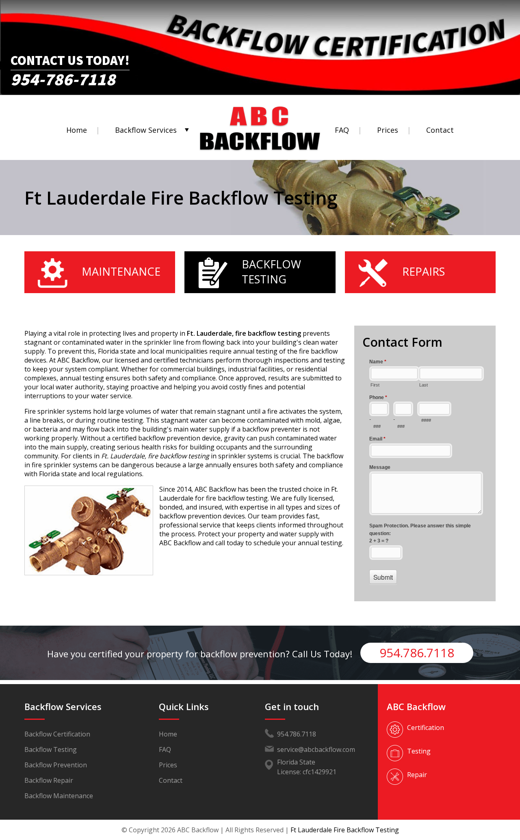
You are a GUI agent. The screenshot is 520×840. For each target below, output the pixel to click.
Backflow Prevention (55, 764)
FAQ (342, 130)
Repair (417, 774)
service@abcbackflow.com (316, 749)
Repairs (423, 271)
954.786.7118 (416, 652)
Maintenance (121, 271)
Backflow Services (146, 130)
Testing (419, 751)
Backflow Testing (271, 272)
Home (76, 130)
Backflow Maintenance (58, 795)
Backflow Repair (48, 780)
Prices (387, 130)
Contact (440, 130)
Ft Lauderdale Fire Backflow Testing (344, 829)
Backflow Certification (57, 734)
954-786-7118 (63, 77)
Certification (425, 727)
